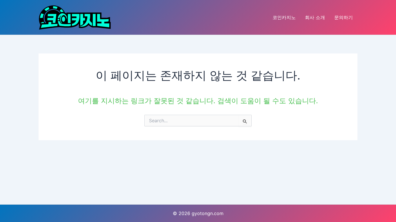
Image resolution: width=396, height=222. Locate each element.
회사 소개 (315, 17)
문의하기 (343, 17)
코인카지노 (284, 17)
